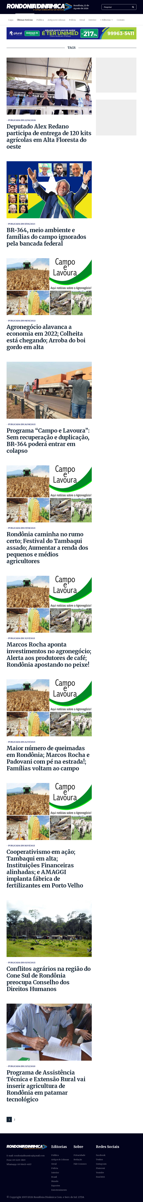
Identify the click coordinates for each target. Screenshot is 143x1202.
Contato (121, 20)
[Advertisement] (116, 75)
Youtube (100, 1172)
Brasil (54, 1177)
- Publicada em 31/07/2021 (21, 638)
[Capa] (27, 1147)
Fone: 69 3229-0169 (16, 1160)
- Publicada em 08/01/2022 (21, 320)
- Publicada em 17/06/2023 (21, 224)
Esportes (55, 1185)
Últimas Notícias (25, 20)
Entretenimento (59, 1190)
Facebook (100, 1155)
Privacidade (79, 1155)
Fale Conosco (80, 1164)
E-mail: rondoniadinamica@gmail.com (26, 1155)
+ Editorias (105, 20)
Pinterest (100, 1168)
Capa (10, 20)
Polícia (72, 20)
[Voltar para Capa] (39, 7)
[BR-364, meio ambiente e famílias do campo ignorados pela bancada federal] (49, 189)
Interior (92, 20)
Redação (78, 1159)
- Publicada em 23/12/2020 (21, 1066)
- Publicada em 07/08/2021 (21, 528)
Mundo (54, 1181)
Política (40, 20)
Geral (82, 20)
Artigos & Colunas (56, 20)
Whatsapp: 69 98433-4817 (19, 1164)
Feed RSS (100, 1177)
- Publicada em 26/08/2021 (21, 424)
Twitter (99, 1159)
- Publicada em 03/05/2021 (21, 962)
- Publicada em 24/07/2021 (21, 742)
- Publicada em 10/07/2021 (21, 845)
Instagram (101, 1164)
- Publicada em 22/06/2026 (21, 120)
